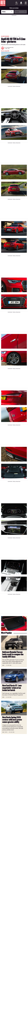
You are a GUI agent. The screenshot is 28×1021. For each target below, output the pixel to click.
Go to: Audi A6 (5, 51)
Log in (21, 4)
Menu (26, 4)
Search (16, 4)
